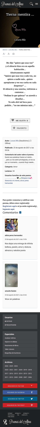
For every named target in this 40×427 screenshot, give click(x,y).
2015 (16, 373)
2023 (6, 369)
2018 (30, 369)
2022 (11, 369)
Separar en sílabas (11, 341)
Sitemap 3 (26, 413)
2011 (6, 377)
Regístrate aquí (9, 206)
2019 (25, 369)
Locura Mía (13, 50)
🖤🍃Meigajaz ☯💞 (24, 178)
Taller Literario (9, 349)
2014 (20, 373)
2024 (16, 366)
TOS (18, 415)
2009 (16, 377)
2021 (16, 369)
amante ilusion (10, 291)
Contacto (24, 415)
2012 (30, 373)
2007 (25, 377)
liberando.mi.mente (12, 181)
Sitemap (10, 413)
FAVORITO (21, 128)
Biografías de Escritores (12, 353)
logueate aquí (8, 209)
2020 (20, 369)
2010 (11, 377)
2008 (20, 377)
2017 (6, 373)
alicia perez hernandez (13, 235)
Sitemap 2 (18, 413)
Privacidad (11, 415)
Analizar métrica (10, 338)
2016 (11, 373)
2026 (6, 366)
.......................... (10, 178)
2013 (25, 373)
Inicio (5, 50)
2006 (30, 377)
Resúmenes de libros (11, 345)
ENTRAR (9, 321)
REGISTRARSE (11, 325)
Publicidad (11, 416)
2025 (11, 366)
